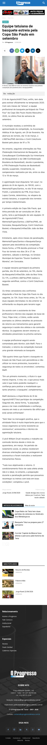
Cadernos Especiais (9, 650)
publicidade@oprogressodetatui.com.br (28, 705)
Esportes (11, 18)
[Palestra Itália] (8, 583)
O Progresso (9, 42)
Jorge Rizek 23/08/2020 (11, 493)
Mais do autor (30, 505)
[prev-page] (3, 544)
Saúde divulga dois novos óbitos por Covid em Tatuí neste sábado (35, 495)
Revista (5, 644)
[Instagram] (14, 729)
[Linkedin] (32, 50)
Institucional (6, 623)
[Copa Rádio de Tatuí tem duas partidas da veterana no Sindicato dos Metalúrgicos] (8, 514)
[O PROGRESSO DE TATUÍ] (23, 3)
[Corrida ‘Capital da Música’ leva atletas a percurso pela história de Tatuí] (8, 536)
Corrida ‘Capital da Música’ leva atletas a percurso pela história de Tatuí (29, 535)
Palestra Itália (20, 581)
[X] (27, 50)
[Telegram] (22, 50)
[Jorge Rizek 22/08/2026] (8, 594)
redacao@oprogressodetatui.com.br (27, 700)
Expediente (6, 626)
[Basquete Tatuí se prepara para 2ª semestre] (8, 525)
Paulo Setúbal (7, 647)
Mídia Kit (20, 740)
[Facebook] (11, 50)
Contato (8, 738)
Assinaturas (16, 738)
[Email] (38, 50)
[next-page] (7, 544)
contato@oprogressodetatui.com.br (27, 714)
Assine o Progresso (9, 616)
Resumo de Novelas (23, 570)
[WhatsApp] (17, 50)
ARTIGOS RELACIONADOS (13, 505)
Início (4, 18)
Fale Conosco (7, 620)
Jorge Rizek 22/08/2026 (24, 592)
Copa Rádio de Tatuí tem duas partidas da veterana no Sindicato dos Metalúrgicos (29, 514)
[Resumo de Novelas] (8, 573)
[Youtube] (39, 729)
